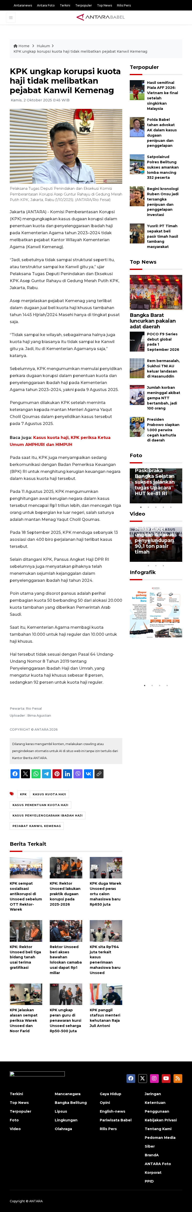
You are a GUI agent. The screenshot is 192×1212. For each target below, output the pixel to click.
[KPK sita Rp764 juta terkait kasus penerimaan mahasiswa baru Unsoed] (106, 930)
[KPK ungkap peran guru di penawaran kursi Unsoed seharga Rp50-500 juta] (66, 994)
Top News (104, 5)
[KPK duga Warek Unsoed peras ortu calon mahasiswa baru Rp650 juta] (106, 867)
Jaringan (153, 1094)
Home (24, 46)
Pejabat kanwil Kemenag (36, 826)
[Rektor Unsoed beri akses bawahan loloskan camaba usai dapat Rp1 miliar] (66, 930)
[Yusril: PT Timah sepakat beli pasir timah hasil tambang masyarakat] (137, 233)
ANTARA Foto (158, 1164)
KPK (23, 794)
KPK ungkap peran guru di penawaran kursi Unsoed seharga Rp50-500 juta (65, 1020)
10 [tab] (163, 565)
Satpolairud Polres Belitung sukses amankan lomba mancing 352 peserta (163, 167)
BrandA (152, 1155)
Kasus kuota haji (49, 794)
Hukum (43, 46)
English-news (112, 1111)
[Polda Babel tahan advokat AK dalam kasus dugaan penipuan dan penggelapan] (137, 127)
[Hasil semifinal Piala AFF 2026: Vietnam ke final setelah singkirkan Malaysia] (137, 89)
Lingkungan (66, 1120)
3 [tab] (156, 507)
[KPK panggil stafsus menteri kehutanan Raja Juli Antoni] (106, 994)
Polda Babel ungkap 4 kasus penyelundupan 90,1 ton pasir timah (154, 540)
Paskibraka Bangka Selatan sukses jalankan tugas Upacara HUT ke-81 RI (155, 481)
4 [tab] (163, 507)
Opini (105, 1102)
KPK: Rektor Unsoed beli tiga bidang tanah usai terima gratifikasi (25, 957)
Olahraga (63, 1129)
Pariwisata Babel (116, 1120)
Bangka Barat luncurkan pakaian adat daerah (153, 321)
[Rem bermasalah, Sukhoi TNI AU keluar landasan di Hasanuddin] (137, 368)
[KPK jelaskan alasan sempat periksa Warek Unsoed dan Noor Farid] (26, 994)
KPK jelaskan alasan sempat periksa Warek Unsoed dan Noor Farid (24, 1020)
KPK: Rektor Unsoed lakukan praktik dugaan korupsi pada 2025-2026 (65, 893)
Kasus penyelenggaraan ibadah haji (47, 815)
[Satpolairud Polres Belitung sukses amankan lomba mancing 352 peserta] (137, 164)
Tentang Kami (158, 1129)
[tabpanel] (156, 485)
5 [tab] (171, 507)
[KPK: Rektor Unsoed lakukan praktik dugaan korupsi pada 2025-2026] (66, 867)
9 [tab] (156, 565)
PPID (149, 1181)
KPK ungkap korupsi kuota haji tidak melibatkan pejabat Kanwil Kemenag (80, 51)
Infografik (143, 572)
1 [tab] (141, 507)
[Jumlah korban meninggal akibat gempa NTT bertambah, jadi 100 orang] (137, 394)
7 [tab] (178, 559)
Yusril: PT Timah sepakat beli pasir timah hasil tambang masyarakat (162, 236)
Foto (136, 455)
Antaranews (23, 5)
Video (137, 514)
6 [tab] (171, 559)
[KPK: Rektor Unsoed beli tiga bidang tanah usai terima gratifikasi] (26, 930)
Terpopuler (83, 5)
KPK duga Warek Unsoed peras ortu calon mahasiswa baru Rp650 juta (105, 893)
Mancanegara (67, 1094)
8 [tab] (148, 565)
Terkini (65, 5)
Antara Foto (46, 5)
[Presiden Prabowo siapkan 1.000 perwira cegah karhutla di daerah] (137, 426)
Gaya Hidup (110, 1094)
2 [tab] (148, 507)
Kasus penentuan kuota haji (40, 805)
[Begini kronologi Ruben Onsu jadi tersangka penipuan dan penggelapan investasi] (137, 196)
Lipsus (61, 1111)
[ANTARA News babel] (101, 17)
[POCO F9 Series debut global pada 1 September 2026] (137, 341)
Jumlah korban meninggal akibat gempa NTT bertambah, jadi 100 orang (163, 397)
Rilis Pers (124, 5)
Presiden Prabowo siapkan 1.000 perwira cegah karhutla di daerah (163, 429)
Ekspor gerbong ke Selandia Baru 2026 (156, 665)
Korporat (153, 1172)
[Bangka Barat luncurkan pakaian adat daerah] (156, 292)
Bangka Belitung (71, 1102)
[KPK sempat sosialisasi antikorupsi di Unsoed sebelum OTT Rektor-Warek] (26, 867)
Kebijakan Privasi (161, 1120)
